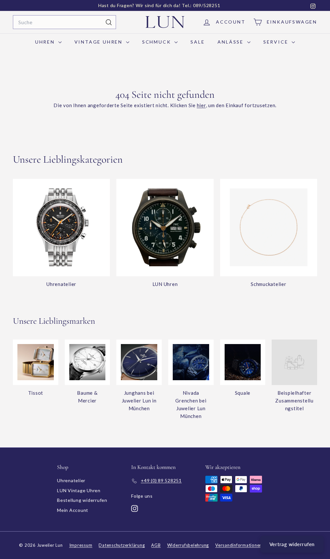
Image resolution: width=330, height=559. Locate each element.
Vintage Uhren (99, 42)
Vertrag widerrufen (292, 544)
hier (201, 105)
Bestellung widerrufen (82, 500)
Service (276, 42)
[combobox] (64, 22)
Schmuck (157, 42)
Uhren (46, 42)
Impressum (80, 545)
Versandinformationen (238, 545)
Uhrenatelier (71, 480)
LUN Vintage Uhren (79, 490)
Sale (197, 42)
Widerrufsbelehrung (188, 545)
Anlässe (231, 42)
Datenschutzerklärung (122, 545)
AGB (155, 545)
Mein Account (72, 510)
